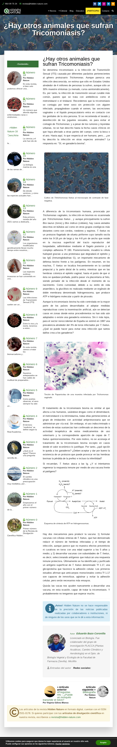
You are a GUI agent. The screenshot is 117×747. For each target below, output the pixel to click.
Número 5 (31, 390)
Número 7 (31, 338)
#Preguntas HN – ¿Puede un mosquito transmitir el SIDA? (58, 696)
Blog (71, 11)
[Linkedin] (108, 4)
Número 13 (29, 207)
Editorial (63, 11)
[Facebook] (95, 4)
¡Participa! (93, 11)
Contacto (105, 11)
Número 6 (31, 364)
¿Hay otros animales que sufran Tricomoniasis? (71, 61)
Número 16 (29, 128)
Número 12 (29, 233)
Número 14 (29, 180)
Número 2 (31, 468)
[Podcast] (113, 4)
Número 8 (31, 314)
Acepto (103, 742)
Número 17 (29, 100)
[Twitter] (99, 4)
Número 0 (31, 519)
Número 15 (29, 154)
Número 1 (31, 493)
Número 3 (31, 442)
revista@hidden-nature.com (35, 4)
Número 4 (31, 416)
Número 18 (29, 74)
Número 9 (31, 288)
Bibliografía (89, 692)
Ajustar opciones (62, 744)
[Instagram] (104, 4)
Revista (52, 11)
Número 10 (29, 261)
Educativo (80, 11)
